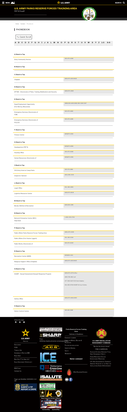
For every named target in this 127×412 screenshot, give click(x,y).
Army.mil (25, 341)
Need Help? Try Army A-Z (21, 359)
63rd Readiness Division (80, 372)
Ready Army (17, 356)
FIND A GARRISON (101, 349)
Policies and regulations (72, 345)
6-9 (108, 42)
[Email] (24, 322)
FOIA (16, 347)
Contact (22, 24)
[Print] (19, 322)
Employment (17, 345)
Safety (67, 351)
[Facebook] (15, 322)
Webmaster (68, 353)
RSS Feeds (17, 368)
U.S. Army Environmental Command (100, 361)
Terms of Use (18, 350)
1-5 (103, 42)
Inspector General (70, 348)
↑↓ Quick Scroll (24, 37)
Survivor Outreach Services (98, 352)
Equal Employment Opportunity (23, 362)
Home (17, 24)
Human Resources (95, 357)
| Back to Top (20, 54)
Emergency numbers (70, 338)
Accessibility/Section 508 (22, 353)
